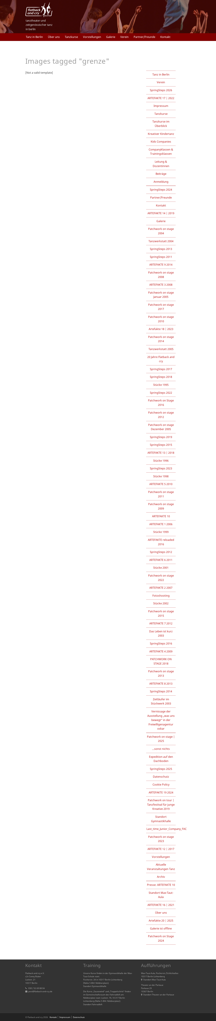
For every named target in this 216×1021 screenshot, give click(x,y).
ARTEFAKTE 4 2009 (160, 651)
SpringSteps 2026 (161, 90)
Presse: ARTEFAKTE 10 (161, 885)
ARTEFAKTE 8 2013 (160, 683)
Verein (124, 37)
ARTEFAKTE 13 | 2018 (160, 453)
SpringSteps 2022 (161, 393)
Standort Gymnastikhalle (161, 819)
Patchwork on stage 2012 (161, 415)
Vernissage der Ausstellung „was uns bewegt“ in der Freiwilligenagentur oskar (161, 720)
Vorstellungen (92, 37)
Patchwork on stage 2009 (161, 506)
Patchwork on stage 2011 (161, 494)
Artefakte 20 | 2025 (161, 920)
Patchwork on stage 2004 (161, 231)
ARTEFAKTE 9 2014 (160, 264)
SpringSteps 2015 (161, 445)
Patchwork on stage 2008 (161, 275)
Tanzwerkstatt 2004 (160, 241)
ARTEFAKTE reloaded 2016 (161, 542)
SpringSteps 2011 (161, 257)
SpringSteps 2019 (161, 437)
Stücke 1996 (161, 460)
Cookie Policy (161, 784)
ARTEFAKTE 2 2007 (160, 588)
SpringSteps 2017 (161, 369)
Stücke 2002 (161, 603)
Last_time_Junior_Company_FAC (166, 829)
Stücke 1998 (161, 476)
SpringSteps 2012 (161, 552)
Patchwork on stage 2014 (161, 339)
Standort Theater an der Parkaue (158, 994)
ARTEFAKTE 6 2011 (160, 560)
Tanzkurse (71, 37)
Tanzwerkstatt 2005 (160, 349)
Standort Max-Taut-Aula (161, 895)
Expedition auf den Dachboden (161, 759)
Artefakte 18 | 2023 (161, 329)
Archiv (161, 877)
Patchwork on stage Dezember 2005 (161, 427)
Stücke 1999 (161, 532)
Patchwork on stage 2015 (161, 613)
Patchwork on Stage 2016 (161, 403)
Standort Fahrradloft (92, 1004)
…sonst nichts (161, 749)
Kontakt (165, 37)
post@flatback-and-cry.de (40, 991)
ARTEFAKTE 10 (161, 516)
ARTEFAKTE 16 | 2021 (160, 905)
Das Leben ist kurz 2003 (161, 633)
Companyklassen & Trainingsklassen (161, 152)
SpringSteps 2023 (161, 468)
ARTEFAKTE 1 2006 (160, 524)
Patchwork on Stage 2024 (161, 938)
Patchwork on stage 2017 (161, 307)
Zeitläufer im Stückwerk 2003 (161, 701)
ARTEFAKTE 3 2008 (160, 285)
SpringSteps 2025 (161, 769)
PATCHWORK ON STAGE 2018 (161, 661)
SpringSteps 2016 (161, 643)
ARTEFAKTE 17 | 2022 (160, 98)
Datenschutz (161, 776)
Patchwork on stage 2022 (161, 578)
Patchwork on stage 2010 (161, 319)
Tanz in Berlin (34, 37)
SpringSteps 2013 (161, 249)
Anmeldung (161, 182)
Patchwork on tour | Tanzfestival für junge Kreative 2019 (161, 804)
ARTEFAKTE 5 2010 (160, 484)
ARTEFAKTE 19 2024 (161, 792)
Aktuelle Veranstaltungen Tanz (161, 867)
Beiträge (161, 174)
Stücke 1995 (161, 385)
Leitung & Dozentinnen (161, 164)
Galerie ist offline (161, 928)
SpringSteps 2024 (161, 189)
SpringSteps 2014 (161, 691)
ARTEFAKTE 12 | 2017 (160, 849)
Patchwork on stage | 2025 (161, 739)
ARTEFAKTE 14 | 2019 (160, 213)
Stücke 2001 (161, 567)
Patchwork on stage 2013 (161, 673)
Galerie (110, 37)
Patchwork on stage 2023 (161, 839)
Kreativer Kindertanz (161, 134)
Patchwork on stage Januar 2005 (161, 295)
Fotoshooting (161, 595)
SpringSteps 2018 (161, 377)
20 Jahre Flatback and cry (160, 359)
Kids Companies (161, 141)
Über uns (54, 37)
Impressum (161, 106)
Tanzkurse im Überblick (160, 124)
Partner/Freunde (144, 37)
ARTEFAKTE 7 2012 (160, 623)
